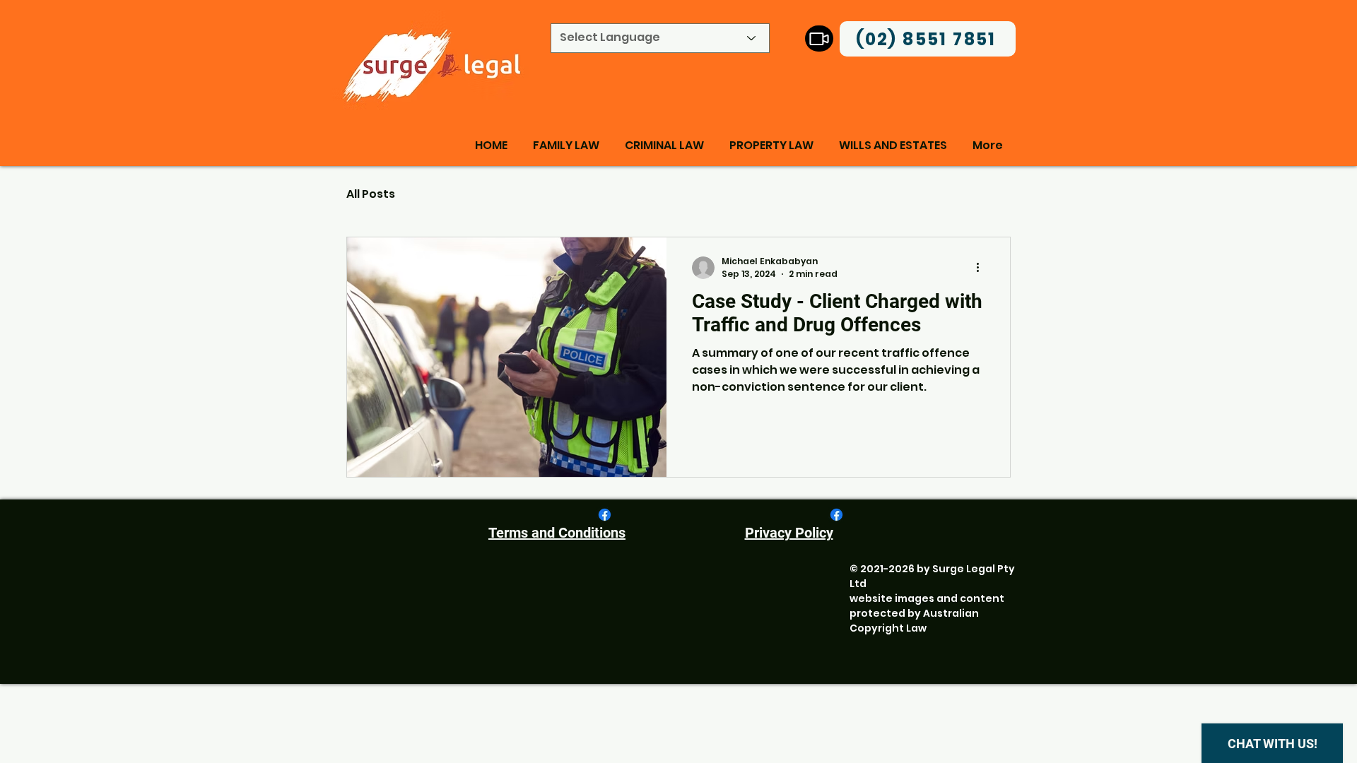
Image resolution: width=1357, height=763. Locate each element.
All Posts (370, 194)
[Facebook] (605, 515)
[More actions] (982, 267)
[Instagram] (819, 38)
